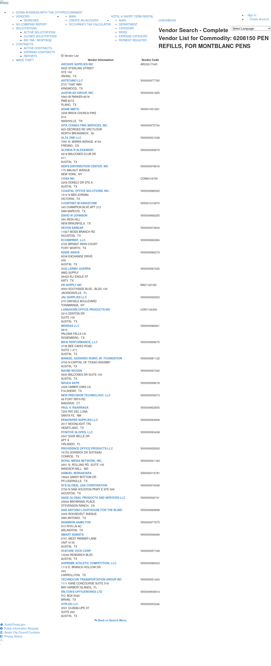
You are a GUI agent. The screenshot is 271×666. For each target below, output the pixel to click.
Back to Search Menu (112, 620)
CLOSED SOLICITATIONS (40, 36)
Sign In (252, 15)
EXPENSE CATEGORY (133, 36)
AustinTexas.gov (14, 624)
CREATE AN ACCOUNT (84, 20)
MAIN (72, 16)
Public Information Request (20, 628)
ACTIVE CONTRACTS (38, 48)
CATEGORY (126, 28)
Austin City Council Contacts (21, 632)
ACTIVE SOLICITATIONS (39, 32)
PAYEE (123, 32)
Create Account (259, 19)
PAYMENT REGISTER (133, 40)
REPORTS (30, 56)
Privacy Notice (12, 636)
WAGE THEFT (25, 60)
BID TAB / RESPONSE (38, 40)
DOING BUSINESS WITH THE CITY (38, 12)
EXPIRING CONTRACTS (39, 52)
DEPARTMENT (128, 24)
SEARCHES (31, 20)
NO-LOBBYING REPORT (31, 24)
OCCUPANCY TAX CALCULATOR (90, 24)
